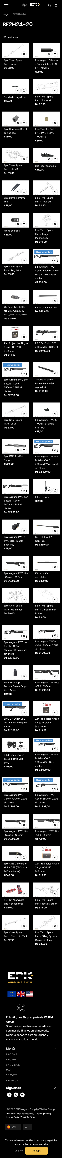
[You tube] (22, 1094)
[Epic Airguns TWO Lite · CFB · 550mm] (46, 821)
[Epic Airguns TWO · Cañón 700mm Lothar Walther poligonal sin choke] (46, 256)
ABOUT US (12, 1080)
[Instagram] (16, 1094)
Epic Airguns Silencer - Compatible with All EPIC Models (46, 64)
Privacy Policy (12, 1113)
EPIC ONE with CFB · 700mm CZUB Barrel (46, 345)
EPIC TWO (11, 1059)
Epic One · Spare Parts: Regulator (13, 268)
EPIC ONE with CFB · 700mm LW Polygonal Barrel (15, 722)
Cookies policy (27, 1113)
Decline (18, 1150)
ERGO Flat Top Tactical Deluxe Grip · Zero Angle (15, 686)
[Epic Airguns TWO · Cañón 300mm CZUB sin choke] (46, 632)
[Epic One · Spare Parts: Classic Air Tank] (15, 922)
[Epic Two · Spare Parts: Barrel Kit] (46, 86)
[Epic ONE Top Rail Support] (15, 446)
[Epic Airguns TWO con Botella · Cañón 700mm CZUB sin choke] (15, 486)
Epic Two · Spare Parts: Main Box (13, 167)
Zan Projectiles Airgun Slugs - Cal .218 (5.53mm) (47, 722)
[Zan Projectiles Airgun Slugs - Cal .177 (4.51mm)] (46, 853)
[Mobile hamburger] (6, 5)
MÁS (8, 1070)
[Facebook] (9, 1094)
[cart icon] (56, 5)
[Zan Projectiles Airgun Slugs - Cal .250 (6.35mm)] (15, 333)
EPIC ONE (11, 1054)
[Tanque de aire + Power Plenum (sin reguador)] (46, 369)
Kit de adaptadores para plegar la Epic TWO (14, 759)
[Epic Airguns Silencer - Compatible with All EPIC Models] (46, 50)
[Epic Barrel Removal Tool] (15, 187)
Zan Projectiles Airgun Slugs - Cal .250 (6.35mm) (16, 347)
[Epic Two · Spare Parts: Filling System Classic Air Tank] (46, 922)
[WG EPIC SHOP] (31, 5)
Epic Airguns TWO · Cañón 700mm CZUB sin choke (15, 798)
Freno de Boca (12, 230)
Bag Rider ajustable (45, 165)
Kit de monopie (43, 497)
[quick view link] (24, 54)
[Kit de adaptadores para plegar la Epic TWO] (15, 745)
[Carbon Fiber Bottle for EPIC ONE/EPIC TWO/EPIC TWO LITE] (15, 297)
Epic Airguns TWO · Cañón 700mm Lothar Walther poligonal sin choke (47, 272)
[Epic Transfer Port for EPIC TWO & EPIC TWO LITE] (46, 119)
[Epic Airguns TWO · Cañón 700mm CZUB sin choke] (15, 784)
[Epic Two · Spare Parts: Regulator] (46, 187)
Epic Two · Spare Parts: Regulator (44, 199)
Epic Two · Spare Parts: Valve (13, 62)
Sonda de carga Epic (15, 97)
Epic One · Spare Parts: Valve (13, 421)
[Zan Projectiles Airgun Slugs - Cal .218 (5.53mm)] (46, 708)
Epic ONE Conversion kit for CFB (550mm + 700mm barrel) (15, 867)
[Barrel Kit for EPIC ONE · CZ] (46, 527)
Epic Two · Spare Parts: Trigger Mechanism (44, 234)
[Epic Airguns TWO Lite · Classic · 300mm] (15, 563)
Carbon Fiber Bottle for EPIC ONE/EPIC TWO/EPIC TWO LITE (15, 311)
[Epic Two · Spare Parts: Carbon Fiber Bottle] (46, 595)
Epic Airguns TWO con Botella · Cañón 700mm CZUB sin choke (16, 502)
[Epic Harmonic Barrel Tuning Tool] (15, 119)
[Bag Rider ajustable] (46, 155)
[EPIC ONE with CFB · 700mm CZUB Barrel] (46, 333)
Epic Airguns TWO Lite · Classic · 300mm (16, 575)
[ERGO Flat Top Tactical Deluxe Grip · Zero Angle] (15, 672)
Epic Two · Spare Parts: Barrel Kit (44, 98)
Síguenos (13, 1088)
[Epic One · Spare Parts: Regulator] (15, 256)
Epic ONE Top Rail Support (13, 458)
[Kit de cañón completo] (46, 563)
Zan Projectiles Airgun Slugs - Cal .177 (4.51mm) (47, 867)
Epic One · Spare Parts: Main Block (13, 607)
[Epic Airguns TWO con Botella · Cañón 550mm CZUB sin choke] (15, 369)
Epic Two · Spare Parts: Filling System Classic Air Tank (46, 936)
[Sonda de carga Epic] (15, 86)
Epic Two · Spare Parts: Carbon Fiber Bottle (45, 609)
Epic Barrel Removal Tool (14, 199)
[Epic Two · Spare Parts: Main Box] (15, 155)
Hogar (6, 14)
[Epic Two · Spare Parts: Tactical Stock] (46, 890)
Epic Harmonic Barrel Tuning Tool (15, 131)
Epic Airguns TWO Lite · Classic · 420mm (16, 833)
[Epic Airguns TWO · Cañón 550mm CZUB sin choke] (46, 784)
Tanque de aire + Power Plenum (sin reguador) (45, 383)
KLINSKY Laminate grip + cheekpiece (14, 901)
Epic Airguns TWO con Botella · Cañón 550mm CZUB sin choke (16, 385)
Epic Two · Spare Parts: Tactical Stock (46, 901)
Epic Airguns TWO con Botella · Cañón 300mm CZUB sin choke (47, 760)
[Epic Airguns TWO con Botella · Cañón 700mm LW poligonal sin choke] (46, 446)
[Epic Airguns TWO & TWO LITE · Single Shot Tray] (46, 409)
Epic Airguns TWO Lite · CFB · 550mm (47, 833)
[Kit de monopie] (46, 486)
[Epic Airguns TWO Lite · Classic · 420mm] (15, 821)
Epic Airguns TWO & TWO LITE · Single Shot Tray (46, 423)
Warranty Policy (27, 1117)
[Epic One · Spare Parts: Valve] (15, 409)
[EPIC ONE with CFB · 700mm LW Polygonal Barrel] (15, 708)
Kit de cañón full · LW (46, 307)
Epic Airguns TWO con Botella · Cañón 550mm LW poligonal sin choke (16, 648)
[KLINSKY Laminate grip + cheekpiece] (15, 890)
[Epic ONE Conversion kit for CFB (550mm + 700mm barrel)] (15, 853)
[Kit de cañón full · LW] (46, 297)
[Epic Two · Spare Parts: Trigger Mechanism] (46, 220)
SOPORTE (11, 1075)
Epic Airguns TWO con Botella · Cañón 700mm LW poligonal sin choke (47, 462)
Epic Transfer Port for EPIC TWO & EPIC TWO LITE (46, 133)
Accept (36, 1150)
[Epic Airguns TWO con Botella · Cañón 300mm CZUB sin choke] (46, 745)
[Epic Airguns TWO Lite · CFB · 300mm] (46, 672)
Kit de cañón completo (42, 575)
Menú (10, 1048)
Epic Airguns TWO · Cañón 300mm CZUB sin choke (46, 645)
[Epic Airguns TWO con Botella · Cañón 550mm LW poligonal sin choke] (15, 632)
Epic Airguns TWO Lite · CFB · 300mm (47, 684)
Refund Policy (12, 1117)
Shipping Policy (42, 1113)
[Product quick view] (55, 54)
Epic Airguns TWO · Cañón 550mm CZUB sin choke (46, 798)
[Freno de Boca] (15, 220)
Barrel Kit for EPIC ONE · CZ (44, 539)
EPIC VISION (13, 1064)
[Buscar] (49, 5)
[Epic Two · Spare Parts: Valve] (15, 50)
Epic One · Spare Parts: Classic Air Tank (15, 934)
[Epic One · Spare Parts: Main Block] (15, 595)
